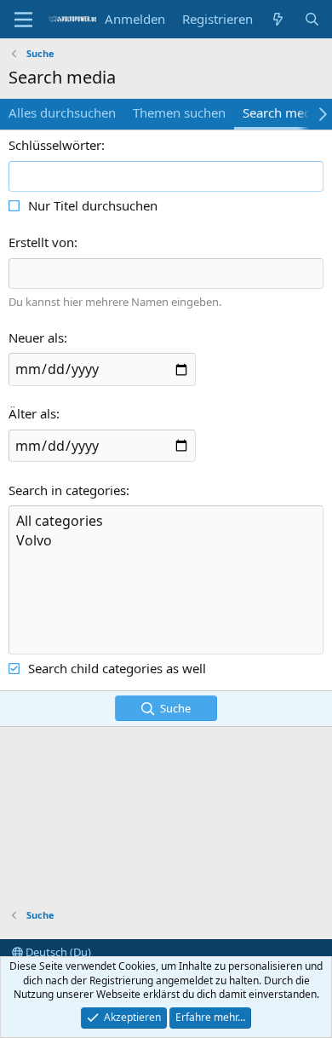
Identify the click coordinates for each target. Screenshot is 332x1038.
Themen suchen (179, 112)
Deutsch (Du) (57, 952)
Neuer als (36, 337)
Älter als (32, 413)
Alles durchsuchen (62, 112)
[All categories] (166, 521)
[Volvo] (166, 541)
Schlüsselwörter (55, 144)
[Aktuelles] (278, 19)
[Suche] (312, 19)
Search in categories (67, 490)
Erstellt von (41, 242)
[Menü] (23, 20)
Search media (282, 112)
